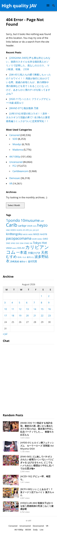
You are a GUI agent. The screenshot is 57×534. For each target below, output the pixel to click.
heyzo (42, 225)
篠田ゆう (23, 261)
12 (20, 309)
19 (20, 315)
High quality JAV (19, 6)
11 (13, 309)
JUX (34, 230)
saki (29, 520)
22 (42, 315)
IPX (24, 230)
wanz (14, 248)
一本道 (21, 252)
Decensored (38, 526)
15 (42, 309)
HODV (13, 230)
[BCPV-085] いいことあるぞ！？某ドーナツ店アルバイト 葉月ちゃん (37, 492)
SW (31, 243)
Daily (35, 529)
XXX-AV (21, 248)
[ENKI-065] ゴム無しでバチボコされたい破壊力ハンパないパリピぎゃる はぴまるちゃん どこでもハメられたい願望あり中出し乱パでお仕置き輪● (37, 462)
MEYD (25, 234)
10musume (30, 220)
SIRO (45, 238)
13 (27, 309)
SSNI (21, 243)
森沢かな (30, 257)
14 (35, 309)
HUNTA (19, 230)
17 (5, 315)
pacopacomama (18, 238)
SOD (15, 138)
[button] (48, 5)
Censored (14, 135)
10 (5, 309)
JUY (37, 230)
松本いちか (22, 257)
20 (27, 315)
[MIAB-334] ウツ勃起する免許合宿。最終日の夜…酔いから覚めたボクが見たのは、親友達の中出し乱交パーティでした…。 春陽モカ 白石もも (37, 428)
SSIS (17, 243)
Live (41, 529)
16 (49, 309)
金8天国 (32, 261)
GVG (35, 226)
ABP (42, 221)
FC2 (15, 165)
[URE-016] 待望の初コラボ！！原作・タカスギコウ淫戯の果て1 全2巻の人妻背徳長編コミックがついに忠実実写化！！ (28, 117)
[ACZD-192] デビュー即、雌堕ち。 (35, 478)
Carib (11, 225)
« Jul (5, 333)
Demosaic (14, 178)
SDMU (39, 239)
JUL (30, 230)
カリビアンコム (27, 249)
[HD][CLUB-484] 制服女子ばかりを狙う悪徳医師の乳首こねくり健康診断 (37, 505)
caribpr (22, 225)
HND (8, 230)
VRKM (9, 248)
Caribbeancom (20, 171)
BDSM (28, 529)
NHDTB (43, 234)
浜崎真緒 (14, 261)
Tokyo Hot (40, 243)
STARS (26, 243)
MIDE (30, 234)
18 (13, 315)
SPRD (13, 243)
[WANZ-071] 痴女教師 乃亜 (23, 108)
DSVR (29, 225)
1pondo (13, 220)
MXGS (36, 234)
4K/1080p (14, 156)
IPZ (27, 230)
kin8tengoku (14, 234)
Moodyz (17, 144)
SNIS (8, 243)
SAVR (34, 239)
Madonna (18, 149)
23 (49, 315)
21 (35, 315)
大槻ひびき (34, 252)
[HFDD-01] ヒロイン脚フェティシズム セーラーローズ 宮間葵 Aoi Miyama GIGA (37, 445)
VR (10, 183)
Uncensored (15, 161)
